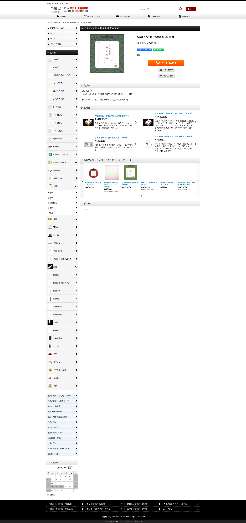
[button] (166, 75)
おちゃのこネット (119, 521)
